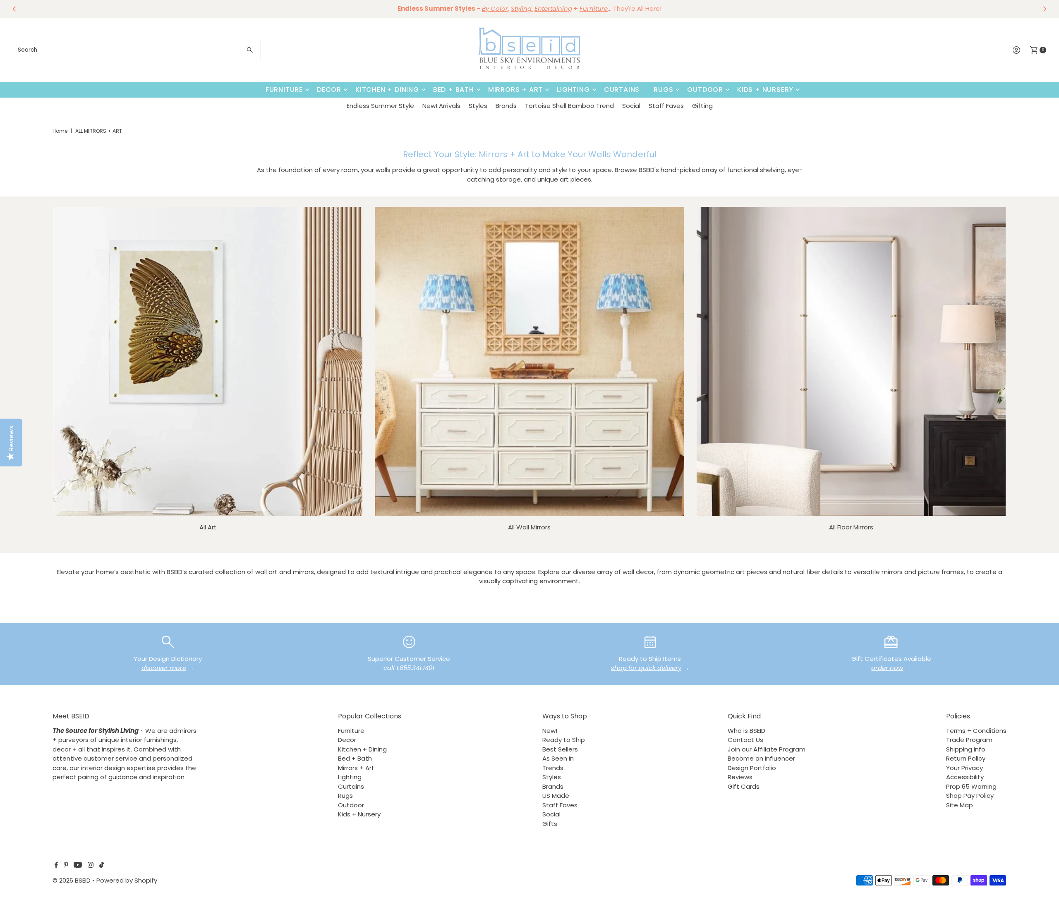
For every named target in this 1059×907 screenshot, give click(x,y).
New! (549, 730)
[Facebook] (56, 865)
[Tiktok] (101, 865)
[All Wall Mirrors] (529, 361)
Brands (506, 105)
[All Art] (207, 361)
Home (60, 130)
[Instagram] (90, 865)
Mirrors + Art (515, 89)
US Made (555, 795)
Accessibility (965, 777)
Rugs (663, 89)
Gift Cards (744, 786)
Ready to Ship (563, 739)
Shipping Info (965, 749)
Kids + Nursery (765, 89)
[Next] (1044, 9)
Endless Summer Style (380, 105)
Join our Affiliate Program (766, 749)
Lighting (573, 89)
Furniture (284, 89)
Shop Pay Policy (970, 795)
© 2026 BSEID (72, 880)
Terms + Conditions (976, 730)
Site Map (959, 805)
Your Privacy (964, 767)
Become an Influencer (761, 758)
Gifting (702, 105)
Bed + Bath (453, 89)
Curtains (622, 89)
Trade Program (969, 739)
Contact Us (745, 739)
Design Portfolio (752, 767)
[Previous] (15, 9)
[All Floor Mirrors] (851, 361)
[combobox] (136, 50)
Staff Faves (666, 105)
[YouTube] (78, 865)
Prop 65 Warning (971, 786)
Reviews (740, 777)
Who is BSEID (746, 730)
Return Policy (965, 758)
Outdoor (705, 89)
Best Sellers (560, 749)
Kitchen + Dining (387, 89)
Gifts (549, 823)
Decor (329, 89)
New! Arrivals (441, 105)
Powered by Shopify (126, 880)
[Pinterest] (66, 865)
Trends (552, 767)
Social (631, 105)
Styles (478, 105)
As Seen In (558, 758)
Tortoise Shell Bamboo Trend (569, 105)
